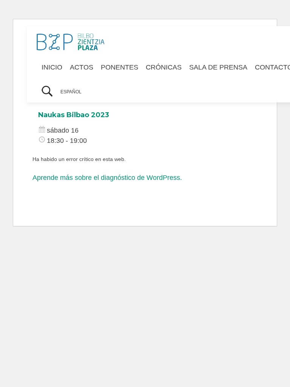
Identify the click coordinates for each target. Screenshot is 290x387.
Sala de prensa (218, 67)
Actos (81, 67)
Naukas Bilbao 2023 (73, 115)
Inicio (52, 67)
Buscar (47, 92)
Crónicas (164, 67)
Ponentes (119, 67)
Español (71, 91)
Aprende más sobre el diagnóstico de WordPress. (107, 177)
